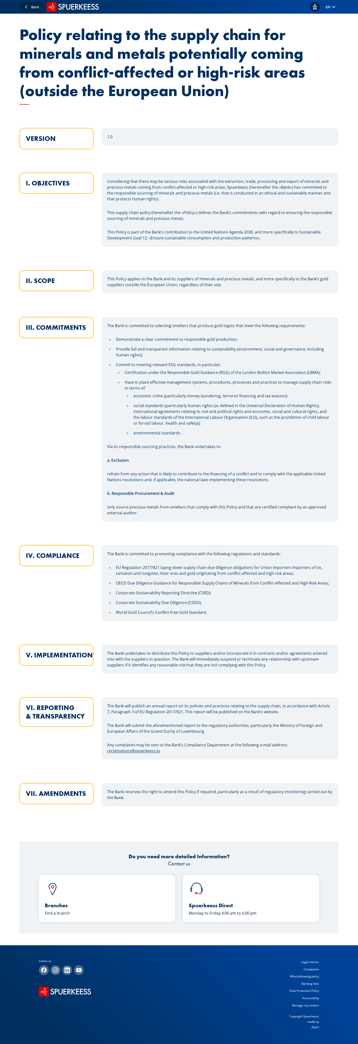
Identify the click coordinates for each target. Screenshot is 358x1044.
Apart (315, 1027)
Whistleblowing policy (304, 976)
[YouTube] (79, 970)
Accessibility (310, 998)
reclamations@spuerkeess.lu (133, 750)
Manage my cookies (305, 1005)
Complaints (311, 969)
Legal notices (310, 962)
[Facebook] (44, 970)
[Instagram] (55, 970)
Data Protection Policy (304, 991)
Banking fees (310, 984)
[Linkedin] (67, 970)
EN (328, 7)
